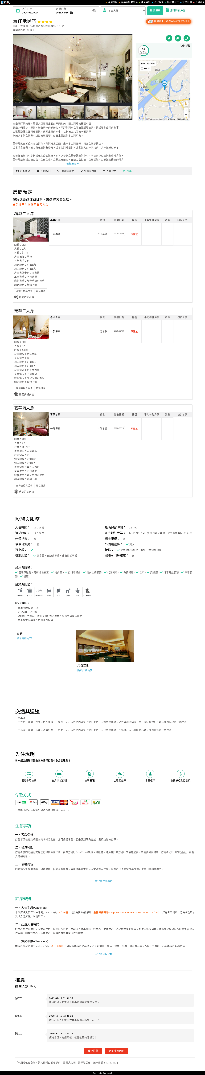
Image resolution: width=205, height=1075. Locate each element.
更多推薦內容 (116, 1050)
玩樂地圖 (187, 2)
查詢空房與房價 (24, 291)
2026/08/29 (119, 234)
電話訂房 (40, 291)
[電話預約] (187, 38)
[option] (105, 646)
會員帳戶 (200, 2)
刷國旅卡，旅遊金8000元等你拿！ (172, 21)
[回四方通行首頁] (6, 2)
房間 (46, 171)
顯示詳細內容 (24, 638)
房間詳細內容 (26, 297)
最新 (25, 171)
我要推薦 (93, 1050)
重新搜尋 (155, 10)
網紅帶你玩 (173, 2)
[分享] (169, 38)
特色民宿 (146, 2)
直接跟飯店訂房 (129, 2)
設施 (68, 171)
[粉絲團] (178, 38)
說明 (111, 171)
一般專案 (55, 234)
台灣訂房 (113, 2)
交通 (90, 171)
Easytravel (107, 1073)
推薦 (129, 171)
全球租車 (159, 2)
